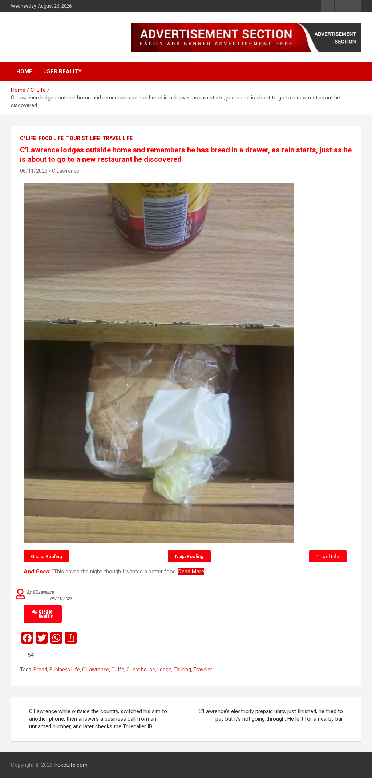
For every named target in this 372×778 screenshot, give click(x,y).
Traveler (202, 669)
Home (24, 71)
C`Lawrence (65, 171)
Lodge (164, 669)
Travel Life (117, 138)
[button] (46, 556)
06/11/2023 (34, 171)
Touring (182, 669)
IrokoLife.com (56, 33)
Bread (40, 669)
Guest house (140, 669)
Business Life (64, 669)
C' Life (28, 138)
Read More (191, 571)
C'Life (117, 669)
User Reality (62, 71)
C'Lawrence (95, 669)
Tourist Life (83, 138)
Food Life (51, 138)
